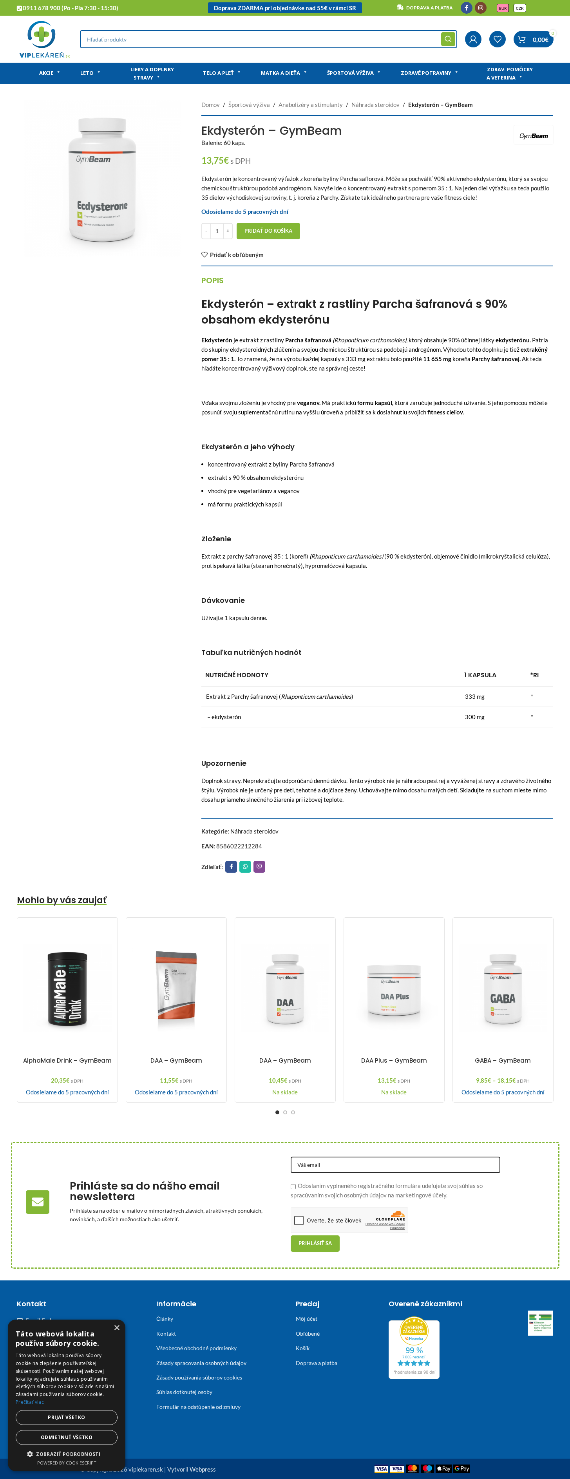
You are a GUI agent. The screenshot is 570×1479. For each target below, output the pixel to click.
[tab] (212, 280)
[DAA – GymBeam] (176, 988)
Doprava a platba (316, 1363)
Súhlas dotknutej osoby (184, 1392)
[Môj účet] (473, 39)
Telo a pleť (218, 72)
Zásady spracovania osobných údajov (201, 1363)
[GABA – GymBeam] (503, 988)
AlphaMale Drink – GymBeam (67, 1060)
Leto (87, 72)
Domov (210, 104)
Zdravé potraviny (426, 72)
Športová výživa (350, 72)
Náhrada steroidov (375, 104)
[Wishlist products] (497, 39)
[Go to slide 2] (285, 1112)
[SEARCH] (448, 39)
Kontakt (166, 1333)
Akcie (46, 72)
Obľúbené (308, 1333)
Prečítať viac (30, 1402)
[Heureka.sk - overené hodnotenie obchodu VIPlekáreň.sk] (414, 1347)
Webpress (203, 1469)
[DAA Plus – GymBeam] (394, 988)
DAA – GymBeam (176, 1060)
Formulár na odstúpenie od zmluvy (198, 1406)
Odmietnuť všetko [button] (66, 1437)
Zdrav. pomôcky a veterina (510, 73)
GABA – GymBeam (503, 1060)
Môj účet (306, 1318)
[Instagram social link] (481, 8)
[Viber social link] (259, 867)
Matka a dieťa (280, 72)
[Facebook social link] (466, 8)
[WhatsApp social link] (245, 867)
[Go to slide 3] (293, 1112)
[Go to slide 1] (277, 1112)
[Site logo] (44, 38)
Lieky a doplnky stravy (152, 73)
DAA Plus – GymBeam (394, 1060)
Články (164, 1318)
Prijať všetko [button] (66, 1417)
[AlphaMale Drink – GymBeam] (67, 988)
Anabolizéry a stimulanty (311, 104)
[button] (67, 1454)
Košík (302, 1348)
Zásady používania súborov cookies (199, 1377)
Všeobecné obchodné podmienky (196, 1348)
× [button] (116, 1328)
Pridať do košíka (268, 231)
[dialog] (66, 1395)
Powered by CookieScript (66, 1463)
